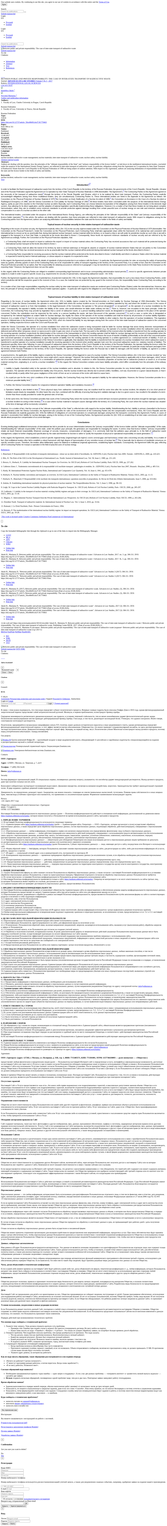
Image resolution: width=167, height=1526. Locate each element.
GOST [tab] (8, 535)
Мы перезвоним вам (9, 1410)
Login (50, 703)
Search (3, 9)
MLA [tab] (8, 537)
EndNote (11, 632)
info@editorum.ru (14, 771)
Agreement (5, 699)
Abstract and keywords (10, 160)
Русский (9, 22)
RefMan (18, 632)
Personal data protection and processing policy (28, 699)
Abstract (9, 64)
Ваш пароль (6, 1491)
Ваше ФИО (6, 1468)
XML (8, 638)
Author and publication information (14, 98)
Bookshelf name (8, 670)
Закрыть (5, 1506)
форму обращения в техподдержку (29, 1403)
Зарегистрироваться (18, 1506)
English (9, 25)
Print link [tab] (9, 550)
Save (10, 672)
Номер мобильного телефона (13, 1478)
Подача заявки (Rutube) (10, 1431)
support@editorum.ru (31, 1401)
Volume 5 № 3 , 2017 (44, 81)
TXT (8, 643)
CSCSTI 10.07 (7, 85)
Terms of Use (104, 2)
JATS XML (20, 649)
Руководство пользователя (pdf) (14, 1423)
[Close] (2, 521)
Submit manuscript (8, 14)
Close (4, 672)
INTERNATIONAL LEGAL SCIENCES (24, 83)
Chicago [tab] (9, 542)
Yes (2, 1456)
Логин (3, 1518)
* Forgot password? (61, 703)
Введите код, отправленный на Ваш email (18, 1501)
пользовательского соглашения (37, 1499)
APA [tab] (8, 540)
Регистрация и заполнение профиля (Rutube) (19, 1427)
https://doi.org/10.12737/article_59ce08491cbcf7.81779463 (24, 122)
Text (7, 66)
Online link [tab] (10, 548)
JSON (8, 640)
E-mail (3, 1489)
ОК (26, 1503)
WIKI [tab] (8, 544)
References (10, 68)
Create (10, 701)
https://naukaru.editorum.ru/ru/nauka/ (15, 816)
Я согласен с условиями (13, 1499)
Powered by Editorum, (62, 699)
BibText (4, 632)
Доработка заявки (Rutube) (12, 1435)
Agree (4, 4)
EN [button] (2, 18)
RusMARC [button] (26, 632)
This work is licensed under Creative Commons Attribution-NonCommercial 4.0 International (37, 517)
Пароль (4, 1521)
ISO (7, 636)
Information (10, 61)
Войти (13, 1524)
